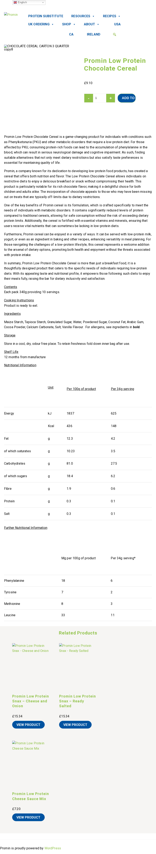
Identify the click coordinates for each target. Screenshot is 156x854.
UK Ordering (39, 24)
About (89, 24)
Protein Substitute (45, 16)
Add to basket (129, 98)
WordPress (52, 848)
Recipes (109, 16)
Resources (80, 16)
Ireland (93, 34)
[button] (114, 34)
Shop (66, 24)
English (22, 2)
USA (117, 24)
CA (71, 34)
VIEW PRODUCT (28, 725)
